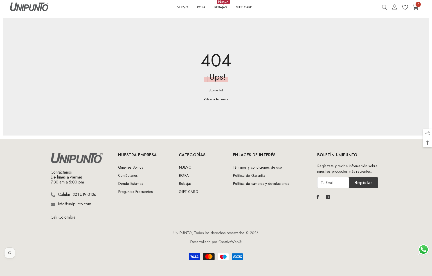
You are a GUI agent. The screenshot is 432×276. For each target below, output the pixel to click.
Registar (363, 182)
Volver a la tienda (216, 99)
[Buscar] (384, 7)
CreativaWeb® (230, 241)
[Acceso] (394, 7)
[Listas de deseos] (405, 7)
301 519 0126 (84, 194)
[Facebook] (317, 197)
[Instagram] (327, 197)
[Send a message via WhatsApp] (423, 249)
